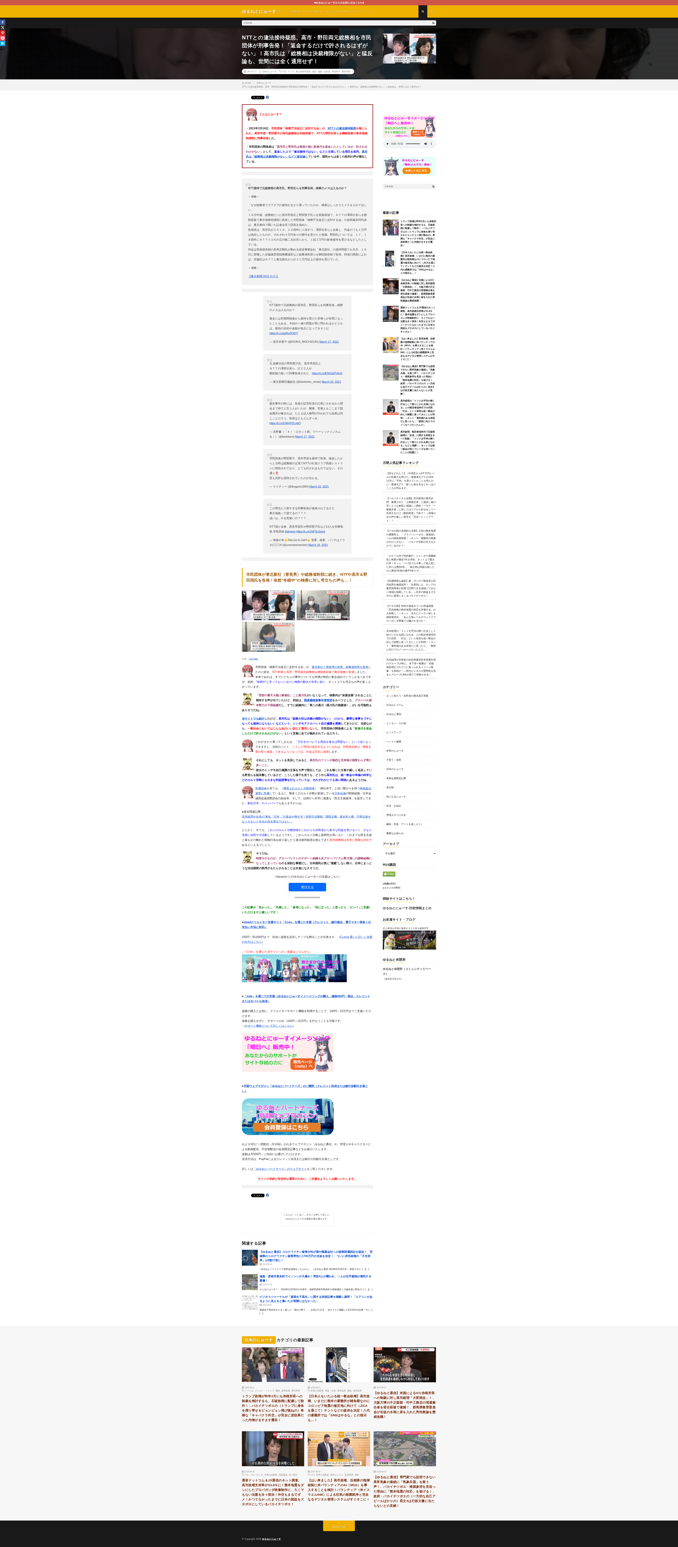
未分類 (390, 787)
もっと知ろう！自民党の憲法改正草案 (407, 695)
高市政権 (285, 1390)
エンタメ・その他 (396, 723)
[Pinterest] (2, 32)
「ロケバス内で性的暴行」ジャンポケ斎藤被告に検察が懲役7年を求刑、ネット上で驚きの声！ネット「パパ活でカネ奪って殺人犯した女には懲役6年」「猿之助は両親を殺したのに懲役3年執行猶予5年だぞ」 (411, 563)
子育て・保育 (393, 760)
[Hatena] (2, 43)
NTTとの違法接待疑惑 (342, 128)
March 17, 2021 (329, 341)
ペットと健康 (393, 741)
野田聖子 (336, 71)
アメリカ (249, 1390)
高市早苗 (346, 71)
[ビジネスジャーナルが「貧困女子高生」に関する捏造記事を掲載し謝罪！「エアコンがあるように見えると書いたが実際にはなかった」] (250, 1303)
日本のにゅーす (269, 71)
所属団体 (261, 788)
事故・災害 (330, 1390)
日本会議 (340, 793)
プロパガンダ (256, 1475)
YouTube (253, 659)
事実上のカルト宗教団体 (299, 788)
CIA (247, 1475)
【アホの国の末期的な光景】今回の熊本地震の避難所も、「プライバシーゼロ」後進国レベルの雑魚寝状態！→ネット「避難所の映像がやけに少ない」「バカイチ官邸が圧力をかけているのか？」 (411, 538)
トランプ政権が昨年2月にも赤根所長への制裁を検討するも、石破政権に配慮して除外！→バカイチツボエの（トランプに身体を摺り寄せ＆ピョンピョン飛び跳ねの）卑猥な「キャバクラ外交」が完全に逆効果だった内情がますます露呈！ (273, 1408)
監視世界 (349, 1475)
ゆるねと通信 (393, 714)
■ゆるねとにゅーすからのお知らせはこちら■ (339, 2)
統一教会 (293, 1475)
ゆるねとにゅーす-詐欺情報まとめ (407, 908)
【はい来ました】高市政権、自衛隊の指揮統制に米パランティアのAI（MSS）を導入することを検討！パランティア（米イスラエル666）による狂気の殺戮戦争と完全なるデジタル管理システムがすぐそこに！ (417, 349)
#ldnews (290, 531)
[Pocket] (2, 38)
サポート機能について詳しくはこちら (269, 1025)
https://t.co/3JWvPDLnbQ (285, 423)
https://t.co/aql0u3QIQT (283, 333)
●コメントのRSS (391, 887)
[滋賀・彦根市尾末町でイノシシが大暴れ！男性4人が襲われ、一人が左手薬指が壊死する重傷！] (250, 1282)
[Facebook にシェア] (267, 97)
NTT (284, 71)
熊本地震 (341, 1390)
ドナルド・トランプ (264, 1390)
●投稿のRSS (389, 883)
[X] (2, 27)
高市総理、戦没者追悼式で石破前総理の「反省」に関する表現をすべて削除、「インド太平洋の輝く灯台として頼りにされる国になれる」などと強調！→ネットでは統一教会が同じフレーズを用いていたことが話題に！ (417, 442)
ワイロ (291, 71)
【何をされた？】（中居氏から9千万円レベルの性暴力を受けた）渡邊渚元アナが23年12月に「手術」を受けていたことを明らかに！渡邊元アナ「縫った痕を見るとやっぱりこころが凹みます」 (411, 481)
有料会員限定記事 (396, 778)
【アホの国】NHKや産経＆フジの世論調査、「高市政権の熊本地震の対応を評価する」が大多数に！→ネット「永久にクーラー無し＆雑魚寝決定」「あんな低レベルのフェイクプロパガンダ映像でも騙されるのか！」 (411, 613)
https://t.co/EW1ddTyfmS (327, 373)
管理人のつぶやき (396, 815)
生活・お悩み (393, 805)
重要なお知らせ (395, 833)
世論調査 (283, 1475)
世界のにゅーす (395, 750)
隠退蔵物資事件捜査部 (318, 700)
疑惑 (314, 71)
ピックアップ (393, 732)
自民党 (327, 71)
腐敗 (320, 71)
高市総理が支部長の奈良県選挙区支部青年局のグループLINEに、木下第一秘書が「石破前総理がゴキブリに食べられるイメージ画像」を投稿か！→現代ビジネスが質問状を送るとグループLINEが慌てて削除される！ (411, 667)
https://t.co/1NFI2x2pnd (310, 531)
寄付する (307, 887)
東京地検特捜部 (303, 71)
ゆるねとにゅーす (271, 1539)
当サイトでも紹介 (253, 718)
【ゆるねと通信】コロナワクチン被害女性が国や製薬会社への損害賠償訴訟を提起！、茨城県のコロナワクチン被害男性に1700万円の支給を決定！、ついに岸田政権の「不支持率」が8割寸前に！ (316, 1256)
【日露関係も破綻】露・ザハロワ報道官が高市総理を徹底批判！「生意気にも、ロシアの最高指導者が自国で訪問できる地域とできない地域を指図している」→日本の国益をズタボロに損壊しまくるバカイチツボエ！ (411, 588)
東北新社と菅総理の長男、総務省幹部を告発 (340, 667)
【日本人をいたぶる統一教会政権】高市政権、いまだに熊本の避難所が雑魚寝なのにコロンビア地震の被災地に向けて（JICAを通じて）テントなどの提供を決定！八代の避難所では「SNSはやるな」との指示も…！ (417, 262)
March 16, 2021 (331, 381)
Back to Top (339, 1526)
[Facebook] (2, 22)
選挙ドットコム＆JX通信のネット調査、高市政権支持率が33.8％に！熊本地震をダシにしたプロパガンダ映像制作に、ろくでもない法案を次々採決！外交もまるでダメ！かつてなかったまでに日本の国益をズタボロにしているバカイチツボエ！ (273, 1492)
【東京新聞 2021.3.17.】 (263, 276)
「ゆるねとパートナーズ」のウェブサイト (280, 1168)
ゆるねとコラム (395, 704)
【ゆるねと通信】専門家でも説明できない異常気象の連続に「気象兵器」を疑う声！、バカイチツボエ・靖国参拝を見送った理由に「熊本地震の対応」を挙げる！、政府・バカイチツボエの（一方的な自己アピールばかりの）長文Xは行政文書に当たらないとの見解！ (417, 380)
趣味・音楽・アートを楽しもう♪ (404, 824)
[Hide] (1, 49)
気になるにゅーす (396, 796)
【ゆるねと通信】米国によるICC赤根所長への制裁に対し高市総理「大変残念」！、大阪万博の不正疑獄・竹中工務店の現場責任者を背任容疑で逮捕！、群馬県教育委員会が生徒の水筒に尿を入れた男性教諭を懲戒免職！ (417, 290)
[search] (433, 23)
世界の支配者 (317, 1390)
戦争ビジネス (336, 1475)
